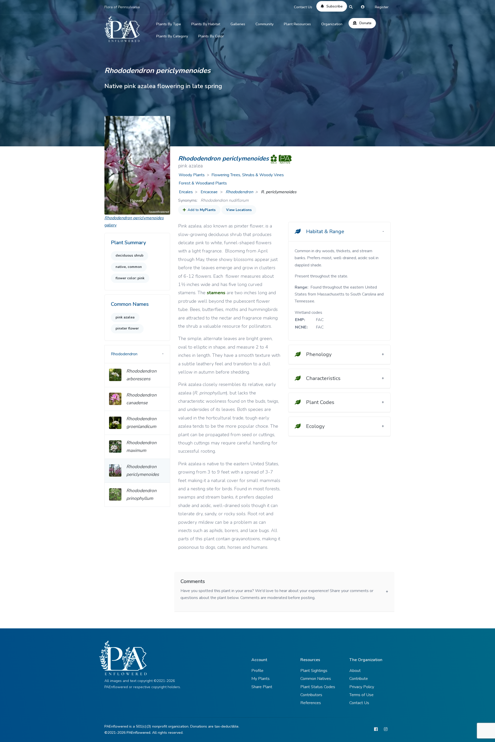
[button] (109, 165)
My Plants (260, 678)
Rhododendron (239, 192)
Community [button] (264, 24)
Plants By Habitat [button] (205, 24)
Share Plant (261, 687)
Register (382, 7)
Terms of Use (361, 695)
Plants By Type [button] (168, 24)
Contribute (358, 678)
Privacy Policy (361, 687)
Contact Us (303, 7)
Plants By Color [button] (211, 36)
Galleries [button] (237, 24)
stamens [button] (216, 293)
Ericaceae (210, 192)
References (310, 703)
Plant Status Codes (317, 687)
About (355, 670)
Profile (257, 670)
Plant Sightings (313, 670)
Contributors (311, 695)
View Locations (239, 210)
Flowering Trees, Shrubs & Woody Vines (247, 175)
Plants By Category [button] (172, 36)
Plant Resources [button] (297, 24)
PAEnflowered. (139, 732)
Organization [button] (331, 24)
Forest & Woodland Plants (203, 183)
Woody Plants (192, 175)
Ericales (186, 192)
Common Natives (315, 678)
